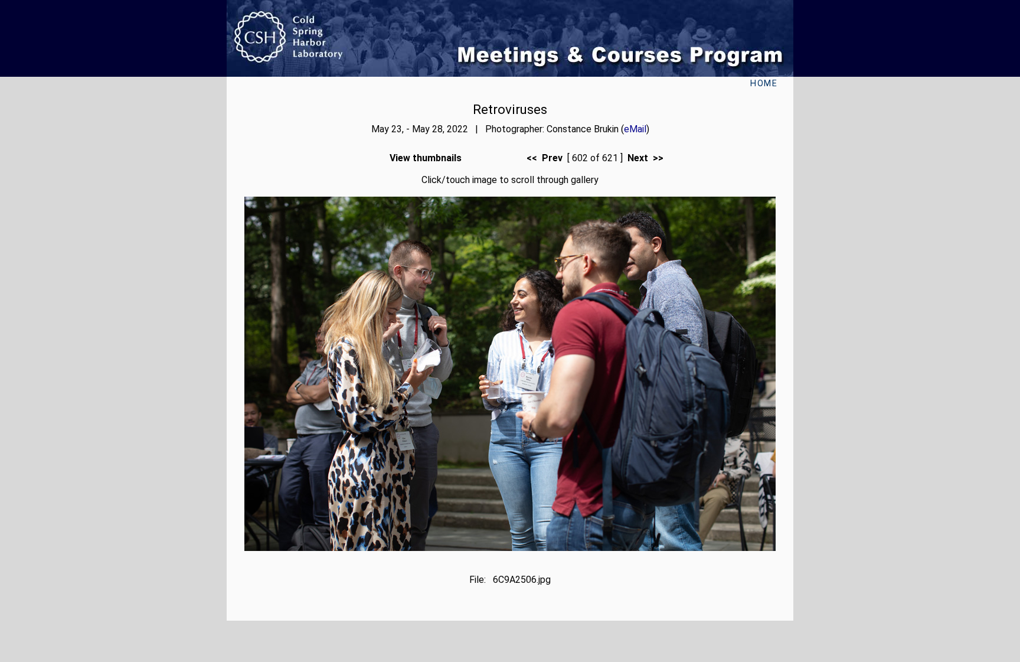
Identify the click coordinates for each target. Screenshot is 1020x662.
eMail (635, 129)
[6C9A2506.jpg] (510, 547)
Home (763, 84)
